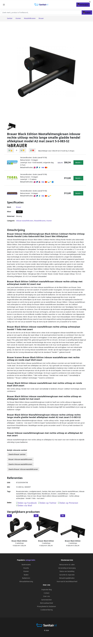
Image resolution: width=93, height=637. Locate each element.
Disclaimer (52, 606)
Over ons (46, 596)
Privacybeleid (41, 606)
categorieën (30, 560)
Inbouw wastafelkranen (24, 221)
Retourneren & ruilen (67, 565)
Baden (26, 575)
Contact (46, 593)
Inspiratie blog (46, 590)
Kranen (49, 221)
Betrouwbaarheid (46, 603)
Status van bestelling (67, 571)
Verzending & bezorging (67, 568)
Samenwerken (46, 600)
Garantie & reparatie (67, 575)
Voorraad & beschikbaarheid (67, 581)
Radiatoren (26, 578)
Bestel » (78, 162)
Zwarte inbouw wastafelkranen (20, 464)
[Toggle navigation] (3, 4)
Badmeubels (26, 565)
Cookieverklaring (46, 610)
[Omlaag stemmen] (22, 150)
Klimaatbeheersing (26, 581)
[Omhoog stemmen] (10, 150)
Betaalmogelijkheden (67, 578)
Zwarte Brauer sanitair (17, 454)
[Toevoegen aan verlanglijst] (32, 150)
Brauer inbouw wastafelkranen (20, 459)
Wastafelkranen (40, 221)
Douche (26, 568)
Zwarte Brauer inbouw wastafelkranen (23, 469)
